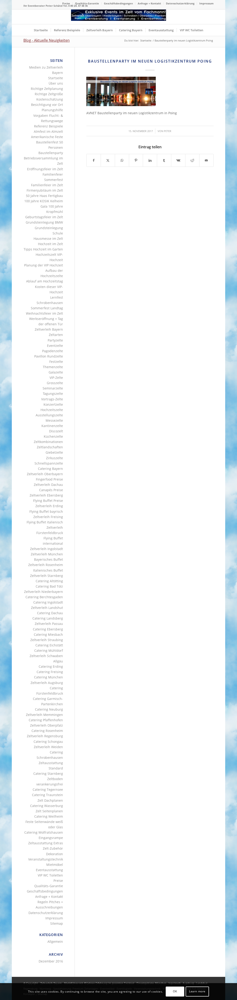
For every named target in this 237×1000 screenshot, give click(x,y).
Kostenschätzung (49, 99)
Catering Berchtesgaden (44, 597)
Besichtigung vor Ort (47, 104)
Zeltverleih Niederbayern (43, 591)
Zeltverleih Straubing (46, 640)
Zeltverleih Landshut (47, 607)
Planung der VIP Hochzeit (43, 265)
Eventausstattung (49, 870)
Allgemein (55, 941)
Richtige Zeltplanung (47, 88)
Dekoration (54, 854)
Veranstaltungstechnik (45, 859)
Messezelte (54, 420)
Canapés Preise (51, 490)
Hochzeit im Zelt (50, 244)
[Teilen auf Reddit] (192, 160)
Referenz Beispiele (48, 126)
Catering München (48, 677)
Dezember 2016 (51, 961)
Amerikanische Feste (47, 137)
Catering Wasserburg (46, 806)
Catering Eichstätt (49, 645)
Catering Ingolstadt (48, 602)
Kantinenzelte (52, 426)
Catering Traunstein (47, 795)
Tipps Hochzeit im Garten (43, 249)
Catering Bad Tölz (49, 586)
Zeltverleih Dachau (48, 484)
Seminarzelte (53, 388)
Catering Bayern (50, 468)
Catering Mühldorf (48, 650)
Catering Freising (50, 672)
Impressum (206, 3)
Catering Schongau (48, 741)
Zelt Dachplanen (50, 800)
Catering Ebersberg (48, 629)
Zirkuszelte (54, 458)
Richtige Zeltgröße (49, 94)
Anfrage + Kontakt (149, 3)
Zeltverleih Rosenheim (45, 565)
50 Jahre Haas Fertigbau (44, 195)
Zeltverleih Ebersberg (46, 495)
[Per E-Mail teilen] (206, 160)
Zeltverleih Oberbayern (45, 474)
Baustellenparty (50, 153)
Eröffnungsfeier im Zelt (45, 169)
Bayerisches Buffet (48, 559)
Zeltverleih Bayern (49, 329)
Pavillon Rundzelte (48, 356)
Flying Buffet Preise (48, 500)
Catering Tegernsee (48, 789)
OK (175, 991)
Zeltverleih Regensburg (45, 736)
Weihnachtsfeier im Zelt (44, 313)
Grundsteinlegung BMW (44, 222)
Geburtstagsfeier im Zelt (44, 217)
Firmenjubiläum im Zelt (45, 190)
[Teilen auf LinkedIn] (150, 160)
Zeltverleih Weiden (48, 747)
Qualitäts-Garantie (87, 3)
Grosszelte (55, 383)
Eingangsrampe (51, 837)
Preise (66, 3)
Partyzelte (55, 340)
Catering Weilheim (48, 816)
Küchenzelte (53, 436)
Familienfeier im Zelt (47, 185)
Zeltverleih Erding (49, 506)
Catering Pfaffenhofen (46, 720)
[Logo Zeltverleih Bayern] (118, 16)
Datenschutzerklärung (180, 3)
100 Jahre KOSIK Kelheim (43, 201)
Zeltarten (56, 334)
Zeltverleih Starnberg (46, 575)
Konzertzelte (53, 404)
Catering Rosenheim (47, 730)
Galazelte (56, 372)
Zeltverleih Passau (49, 623)
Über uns (56, 83)
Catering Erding (51, 666)
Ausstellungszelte (49, 415)
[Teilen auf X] (108, 160)
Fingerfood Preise (49, 479)
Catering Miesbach (48, 634)
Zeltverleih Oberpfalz (46, 725)
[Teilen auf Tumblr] (164, 160)
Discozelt (56, 431)
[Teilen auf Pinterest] (136, 160)
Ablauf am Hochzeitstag (44, 281)
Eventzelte (55, 345)
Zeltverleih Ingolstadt (46, 549)
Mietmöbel (54, 864)
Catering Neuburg (49, 709)
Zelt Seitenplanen (49, 811)
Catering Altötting (49, 581)
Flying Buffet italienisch (45, 522)
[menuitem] (66, 3)
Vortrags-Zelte (52, 399)
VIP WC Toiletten (50, 875)
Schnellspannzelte (48, 463)
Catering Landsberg (47, 618)
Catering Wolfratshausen (43, 832)
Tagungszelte (53, 393)
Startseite (55, 78)
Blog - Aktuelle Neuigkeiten (46, 40)
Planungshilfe (52, 110)
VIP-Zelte (56, 377)
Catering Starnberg (48, 773)
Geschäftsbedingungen (118, 3)
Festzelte (56, 361)
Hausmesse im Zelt (48, 238)
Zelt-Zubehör (53, 848)
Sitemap (56, 923)
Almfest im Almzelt (48, 131)
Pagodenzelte (52, 351)
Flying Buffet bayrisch (46, 511)
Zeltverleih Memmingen (44, 714)
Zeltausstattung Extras (45, 843)
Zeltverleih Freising (48, 517)
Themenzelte (53, 367)
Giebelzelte (54, 452)
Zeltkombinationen (48, 442)
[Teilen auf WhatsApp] (122, 160)
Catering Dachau (50, 613)
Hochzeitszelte (52, 410)
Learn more (197, 991)
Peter (167, 131)
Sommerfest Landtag (47, 308)
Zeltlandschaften (50, 447)
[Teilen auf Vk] (178, 160)
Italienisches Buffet (48, 570)
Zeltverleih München (47, 554)
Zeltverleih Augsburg (47, 682)
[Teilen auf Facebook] (94, 160)
